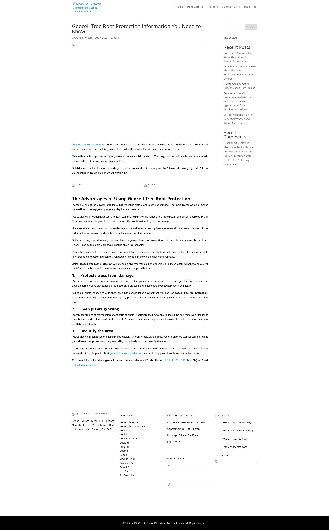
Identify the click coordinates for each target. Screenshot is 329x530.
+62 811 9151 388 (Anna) (237, 422)
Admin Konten (83, 37)
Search (251, 27)
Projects (212, 7)
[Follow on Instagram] (177, 449)
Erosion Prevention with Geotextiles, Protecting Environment (237, 160)
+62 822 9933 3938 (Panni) (238, 430)
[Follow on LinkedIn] (190, 449)
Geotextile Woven (129, 422)
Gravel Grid (126, 467)
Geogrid (124, 446)
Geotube (124, 442)
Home (180, 7)
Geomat (124, 430)
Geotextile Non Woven (132, 426)
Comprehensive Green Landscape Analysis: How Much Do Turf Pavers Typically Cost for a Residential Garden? (238, 101)
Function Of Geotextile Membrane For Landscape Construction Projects (239, 147)
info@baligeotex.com (235, 447)
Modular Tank (127, 459)
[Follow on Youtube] (183, 449)
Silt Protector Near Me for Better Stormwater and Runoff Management (238, 119)
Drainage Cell (127, 463)
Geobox (124, 454)
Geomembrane (128, 438)
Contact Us (229, 7)
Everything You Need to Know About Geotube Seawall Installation (237, 57)
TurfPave (125, 471)
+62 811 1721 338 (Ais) (235, 438)
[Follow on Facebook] (170, 449)
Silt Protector (127, 475)
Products (193, 7)
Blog (247, 7)
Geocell (114, 37)
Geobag (124, 434)
